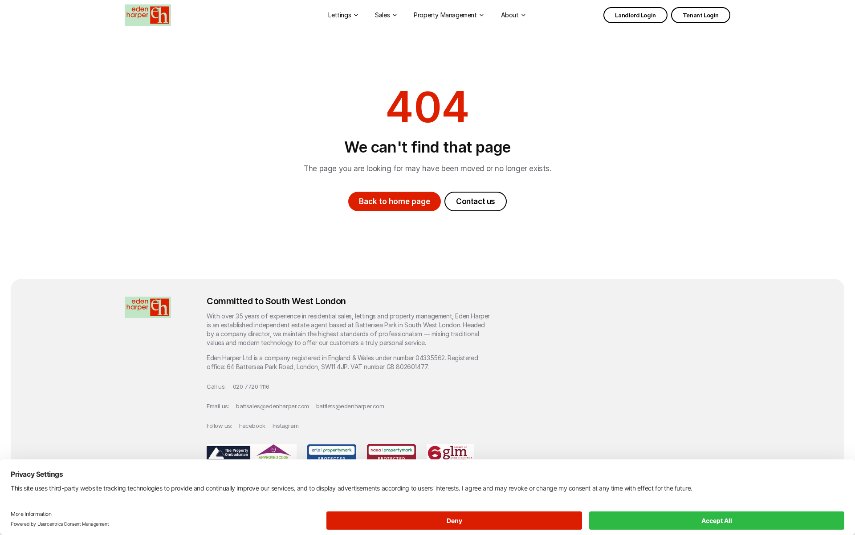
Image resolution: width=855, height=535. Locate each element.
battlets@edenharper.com (350, 406)
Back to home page (394, 201)
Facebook (252, 425)
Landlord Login (635, 15)
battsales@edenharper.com (272, 406)
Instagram (285, 425)
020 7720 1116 (251, 386)
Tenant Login (701, 15)
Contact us (475, 201)
